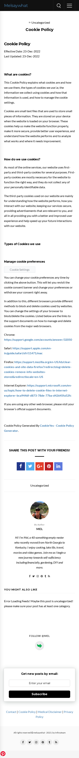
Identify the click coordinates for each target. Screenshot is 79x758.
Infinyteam (60, 733)
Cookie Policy (27, 711)
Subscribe (39, 694)
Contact (11, 711)
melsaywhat (16, 5)
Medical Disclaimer (50, 711)
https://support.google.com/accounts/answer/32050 (38, 339)
